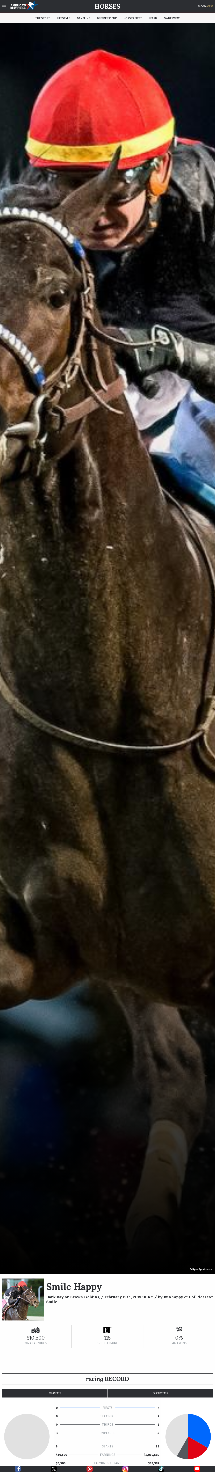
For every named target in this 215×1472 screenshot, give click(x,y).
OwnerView (172, 18)
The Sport (42, 18)
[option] (107, 648)
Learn (153, 18)
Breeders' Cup (107, 18)
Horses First (132, 18)
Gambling (83, 18)
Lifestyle (63, 18)
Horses (107, 6)
